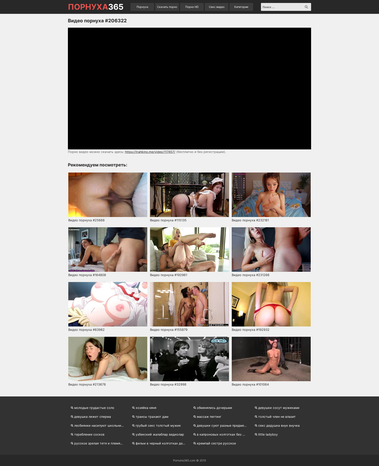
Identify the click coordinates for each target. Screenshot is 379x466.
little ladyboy (268, 434)
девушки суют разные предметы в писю (223, 425)
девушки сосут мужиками (278, 408)
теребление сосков (89, 434)
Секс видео (216, 6)
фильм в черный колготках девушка (162, 443)
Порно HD (192, 6)
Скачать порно (167, 6)
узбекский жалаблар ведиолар (160, 434)
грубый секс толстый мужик (158, 425)
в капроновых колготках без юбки (223, 434)
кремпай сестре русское (216, 443)
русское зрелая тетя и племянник (100, 443)
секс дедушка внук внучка (279, 425)
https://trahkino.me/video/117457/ (150, 152)
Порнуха (142, 6)
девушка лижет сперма (92, 417)
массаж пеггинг (209, 417)
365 (96, 6)
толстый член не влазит (277, 417)
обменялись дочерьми (214, 408)
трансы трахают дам (152, 417)
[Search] (306, 7)
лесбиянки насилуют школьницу (99, 425)
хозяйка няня (146, 408)
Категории (241, 6)
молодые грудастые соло (94, 408)
